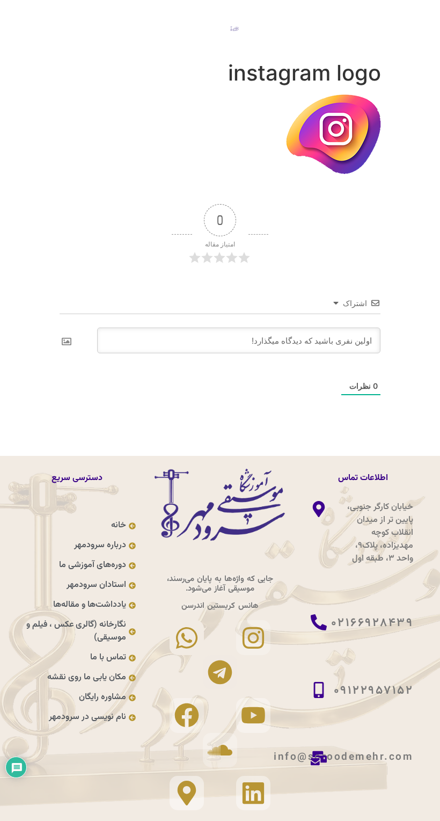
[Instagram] (253, 637)
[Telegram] (220, 672)
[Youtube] (253, 715)
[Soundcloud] (220, 750)
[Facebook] (187, 715)
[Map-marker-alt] (187, 793)
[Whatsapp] (187, 637)
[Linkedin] (253, 793)
